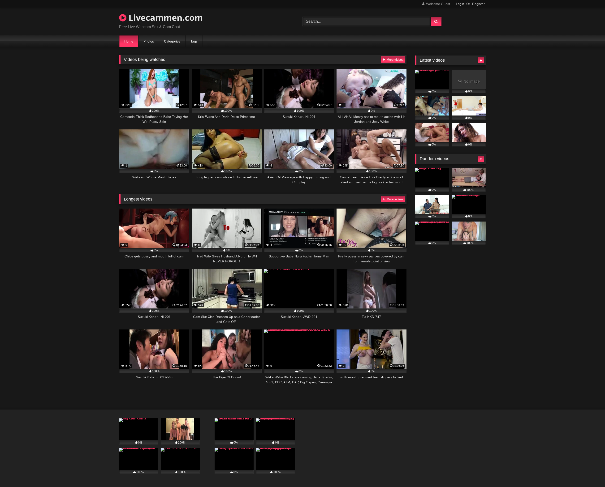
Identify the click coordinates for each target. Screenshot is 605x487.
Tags (194, 41)
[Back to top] (590, 473)
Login (460, 4)
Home (128, 41)
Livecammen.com (164, 17)
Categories (172, 41)
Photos (148, 41)
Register (478, 4)
